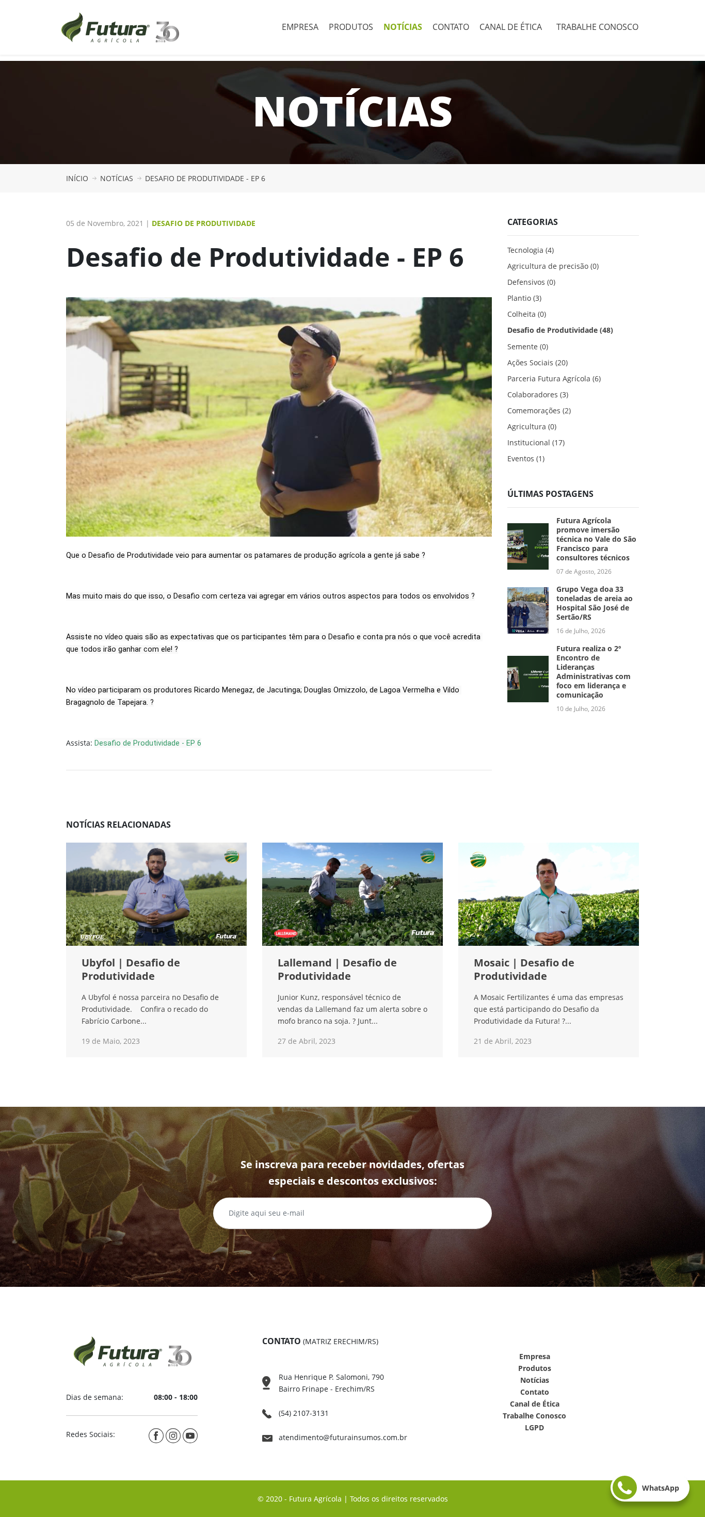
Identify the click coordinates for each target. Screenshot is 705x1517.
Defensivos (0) (531, 282)
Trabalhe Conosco (597, 27)
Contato (450, 27)
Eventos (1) (525, 458)
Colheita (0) (526, 314)
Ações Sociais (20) (537, 362)
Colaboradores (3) (537, 394)
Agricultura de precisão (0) (553, 266)
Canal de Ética (510, 27)
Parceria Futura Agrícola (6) (554, 378)
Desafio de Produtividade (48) (560, 330)
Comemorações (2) (539, 410)
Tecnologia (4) (530, 250)
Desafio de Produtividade (203, 223)
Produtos (351, 27)
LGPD (534, 1427)
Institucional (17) (536, 442)
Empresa (300, 27)
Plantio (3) (524, 298)
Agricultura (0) (531, 426)
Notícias (402, 27)
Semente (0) (527, 346)
